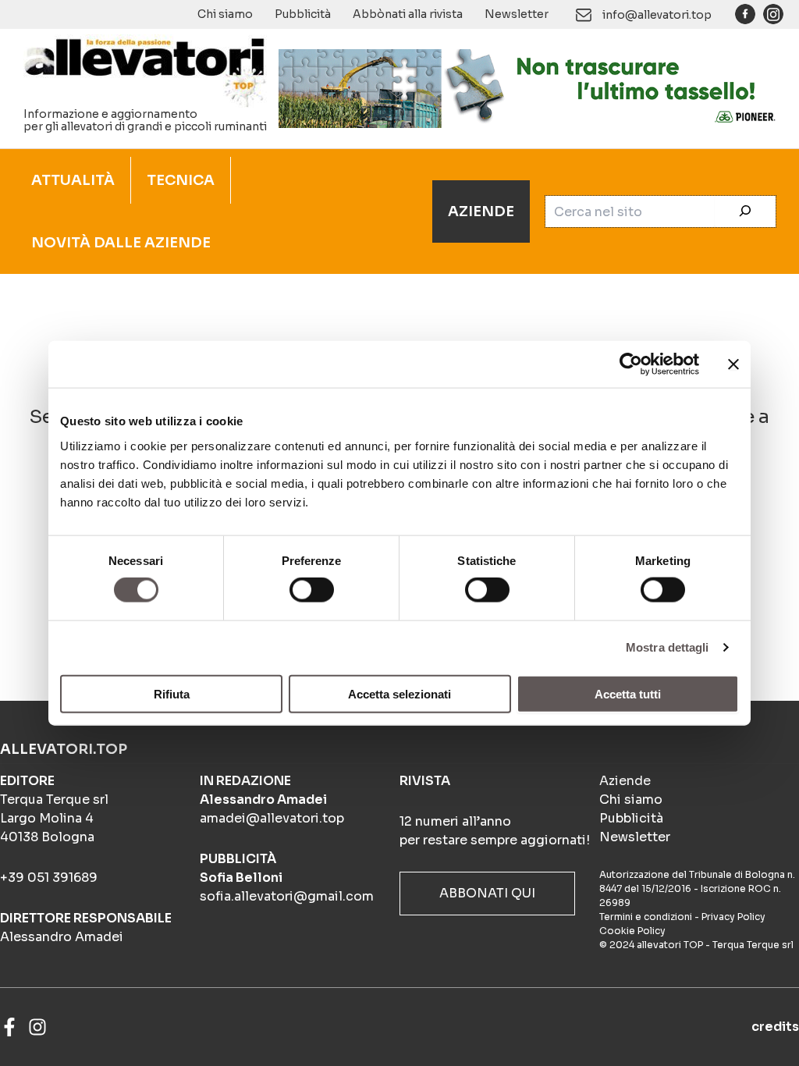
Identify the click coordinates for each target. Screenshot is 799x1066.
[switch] (311, 589)
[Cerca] (745, 211)
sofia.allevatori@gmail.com (287, 896)
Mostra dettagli (667, 647)
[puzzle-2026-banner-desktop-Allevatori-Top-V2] (531, 87)
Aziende (625, 781)
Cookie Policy (632, 930)
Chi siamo (225, 14)
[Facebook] (9, 1027)
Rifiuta (172, 693)
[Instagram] (37, 1027)
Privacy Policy (733, 916)
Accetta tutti (628, 693)
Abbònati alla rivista (408, 14)
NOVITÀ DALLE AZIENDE (121, 242)
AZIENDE (481, 211)
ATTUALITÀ (73, 180)
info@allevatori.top (657, 15)
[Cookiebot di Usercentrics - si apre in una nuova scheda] (631, 364)
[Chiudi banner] (733, 364)
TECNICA (181, 180)
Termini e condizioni (645, 916)
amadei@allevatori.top (272, 818)
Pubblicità (303, 14)
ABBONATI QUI (487, 893)
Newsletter (517, 14)
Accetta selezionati (399, 693)
